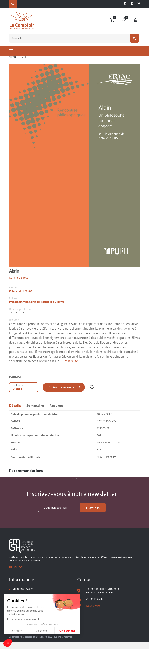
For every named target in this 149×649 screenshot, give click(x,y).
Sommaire (35, 405)
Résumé (56, 405)
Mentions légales (23, 588)
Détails (15, 405)
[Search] (134, 38)
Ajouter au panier (64, 387)
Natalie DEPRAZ (18, 277)
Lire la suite (70, 361)
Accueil (12, 57)
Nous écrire (93, 606)
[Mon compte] (135, 20)
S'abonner (93, 507)
